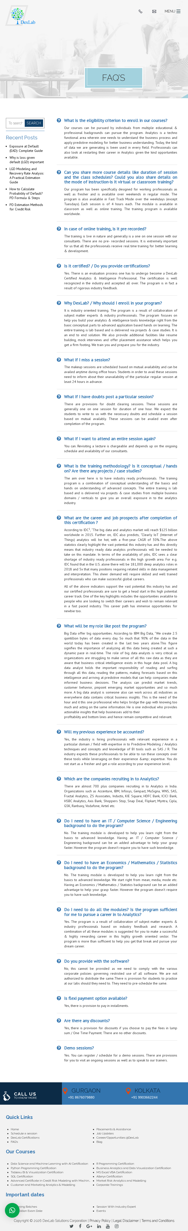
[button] (12, 1210)
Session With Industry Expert (116, 1206)
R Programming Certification (115, 1163)
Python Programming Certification (33, 1168)
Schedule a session (24, 1133)
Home (15, 1129)
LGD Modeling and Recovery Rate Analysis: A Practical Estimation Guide (27, 175)
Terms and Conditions (157, 1221)
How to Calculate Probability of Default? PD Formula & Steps (26, 193)
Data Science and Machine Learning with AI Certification (49, 1163)
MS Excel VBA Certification (114, 1172)
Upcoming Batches (24, 1206)
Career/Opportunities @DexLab (117, 1137)
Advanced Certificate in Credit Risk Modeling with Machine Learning (53, 1180)
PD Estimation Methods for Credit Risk (26, 207)
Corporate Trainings (109, 1185)
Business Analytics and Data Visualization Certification (133, 1168)
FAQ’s (14, 1142)
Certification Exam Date (26, 1211)
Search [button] (34, 123)
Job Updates (105, 1133)
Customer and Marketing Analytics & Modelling (43, 1185)
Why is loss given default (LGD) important (27, 159)
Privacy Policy (100, 1221)
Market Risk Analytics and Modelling (121, 1180)
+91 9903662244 (144, 1097)
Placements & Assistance (113, 1129)
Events (101, 1211)
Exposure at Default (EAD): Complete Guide (26, 148)
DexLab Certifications (25, 1137)
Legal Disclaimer (126, 1221)
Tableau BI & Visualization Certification (37, 1172)
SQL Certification (22, 1176)
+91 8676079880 (81, 1097)
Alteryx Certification (109, 1176)
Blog (99, 1142)
